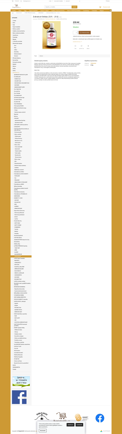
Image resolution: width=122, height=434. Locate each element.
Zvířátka (16, 167)
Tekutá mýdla (18, 151)
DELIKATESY (17, 202)
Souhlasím (79, 425)
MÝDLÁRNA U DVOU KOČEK (20, 293)
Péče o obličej (17, 134)
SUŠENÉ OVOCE (18, 310)
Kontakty (68, 1)
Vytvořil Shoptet (106, 431)
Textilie (16, 229)
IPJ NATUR (16, 359)
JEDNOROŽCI (17, 262)
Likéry (15, 50)
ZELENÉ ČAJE (17, 81)
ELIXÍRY (16, 252)
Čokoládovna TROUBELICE (20, 194)
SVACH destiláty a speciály (20, 314)
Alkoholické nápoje (17, 43)
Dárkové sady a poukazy (20, 165)
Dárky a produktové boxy (20, 338)
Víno (15, 45)
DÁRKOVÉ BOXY (18, 208)
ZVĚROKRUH (17, 256)
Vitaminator (17, 350)
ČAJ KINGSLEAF (18, 95)
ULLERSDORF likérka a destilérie (22, 344)
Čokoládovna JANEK (19, 184)
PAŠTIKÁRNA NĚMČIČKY (20, 297)
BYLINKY (16, 118)
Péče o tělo (17, 145)
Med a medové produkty (18, 33)
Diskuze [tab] (41, 56)
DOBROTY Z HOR (18, 198)
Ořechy (16, 332)
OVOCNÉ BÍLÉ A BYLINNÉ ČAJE (21, 83)
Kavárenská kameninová (20, 291)
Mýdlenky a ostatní (19, 169)
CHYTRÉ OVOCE (18, 237)
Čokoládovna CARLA (19, 172)
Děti (15, 161)
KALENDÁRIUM (18, 254)
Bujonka (16, 114)
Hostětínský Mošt (18, 235)
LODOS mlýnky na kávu (19, 281)
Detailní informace (77, 41)
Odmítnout (70, 425)
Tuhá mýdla (17, 153)
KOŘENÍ (16, 206)
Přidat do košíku (85, 32)
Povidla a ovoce (18, 340)
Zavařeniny (15, 35)
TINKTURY (17, 248)
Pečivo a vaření (16, 29)
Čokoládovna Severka (19, 192)
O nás (50, 1)
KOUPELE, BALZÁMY (19, 267)
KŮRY (15, 250)
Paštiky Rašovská (18, 355)
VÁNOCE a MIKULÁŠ (19, 273)
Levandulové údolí (18, 352)
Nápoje (14, 39)
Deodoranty (18, 155)
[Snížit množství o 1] (78, 33)
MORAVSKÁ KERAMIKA (19, 287)
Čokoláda (15, 37)
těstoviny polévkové (19, 215)
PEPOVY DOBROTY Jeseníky (20, 299)
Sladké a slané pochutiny (19, 31)
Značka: (61, 19)
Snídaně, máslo (18, 334)
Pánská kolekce (18, 163)
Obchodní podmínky (58, 1)
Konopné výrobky (17, 62)
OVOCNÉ (16, 200)
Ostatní (16, 56)
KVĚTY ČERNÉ (17, 225)
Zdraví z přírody (18, 361)
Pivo (15, 47)
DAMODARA (17, 196)
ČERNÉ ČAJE (17, 79)
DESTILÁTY (17, 318)
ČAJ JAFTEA (17, 91)
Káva (14, 22)
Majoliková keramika (19, 289)
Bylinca (16, 116)
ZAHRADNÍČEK (18, 275)
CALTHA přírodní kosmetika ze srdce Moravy (21, 129)
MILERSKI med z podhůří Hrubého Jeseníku (22, 284)
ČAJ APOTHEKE (18, 99)
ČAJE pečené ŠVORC (19, 106)
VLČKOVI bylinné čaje (19, 97)
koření (16, 217)
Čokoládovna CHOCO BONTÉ (21, 174)
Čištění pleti (18, 136)
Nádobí (14, 64)
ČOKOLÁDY (17, 176)
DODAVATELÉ (16, 72)
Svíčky (14, 68)
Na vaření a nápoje (18, 336)
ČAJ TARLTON (17, 89)
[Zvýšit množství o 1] (78, 32)
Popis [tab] (35, 56)
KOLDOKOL (17, 242)
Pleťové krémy (18, 138)
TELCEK (16, 348)
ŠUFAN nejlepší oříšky (19, 328)
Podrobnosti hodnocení (50, 19)
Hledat (74, 7)
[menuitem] (14, 10)
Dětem (14, 66)
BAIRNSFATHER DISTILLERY (21, 74)
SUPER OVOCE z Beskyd (19, 301)
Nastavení (42, 430)
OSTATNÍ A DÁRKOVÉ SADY (20, 322)
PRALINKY (16, 180)
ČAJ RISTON (17, 102)
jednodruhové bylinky (20, 120)
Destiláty (16, 52)
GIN (15, 320)
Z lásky (14, 20)
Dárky (14, 70)
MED (15, 204)
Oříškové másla (18, 330)
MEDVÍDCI (16, 260)
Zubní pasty (18, 142)
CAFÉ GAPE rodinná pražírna (21, 124)
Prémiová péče (18, 132)
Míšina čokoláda (18, 186)
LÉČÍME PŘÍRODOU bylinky (20, 246)
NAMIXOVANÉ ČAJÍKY (19, 87)
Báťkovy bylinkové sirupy (20, 108)
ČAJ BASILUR (17, 77)
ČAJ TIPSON (17, 93)
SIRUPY (16, 303)
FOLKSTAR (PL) (18, 221)
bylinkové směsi (19, 122)
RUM (15, 316)
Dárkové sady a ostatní (19, 112)
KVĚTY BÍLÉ (17, 223)
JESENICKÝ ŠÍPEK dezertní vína (21, 239)
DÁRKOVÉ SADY (18, 312)
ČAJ (15, 178)
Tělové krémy (18, 157)
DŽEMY (16, 305)
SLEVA (14, 365)
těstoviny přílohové (19, 212)
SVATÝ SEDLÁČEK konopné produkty (20, 325)
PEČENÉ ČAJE (17, 307)
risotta (16, 219)
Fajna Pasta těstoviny (19, 210)
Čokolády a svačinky (19, 342)
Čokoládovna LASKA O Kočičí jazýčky (21, 189)
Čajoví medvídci (16, 27)
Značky (14, 369)
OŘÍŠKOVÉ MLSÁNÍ (19, 269)
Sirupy (15, 110)
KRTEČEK (16, 264)
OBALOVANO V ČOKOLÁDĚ (20, 182)
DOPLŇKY (16, 85)
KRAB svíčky (17, 244)
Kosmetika (15, 60)
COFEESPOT (17, 127)
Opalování (17, 149)
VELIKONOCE (17, 271)
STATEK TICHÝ (17, 346)
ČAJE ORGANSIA (18, 104)
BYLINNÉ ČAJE (17, 279)
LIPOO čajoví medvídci (19, 258)
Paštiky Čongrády (18, 357)
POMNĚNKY (17, 227)
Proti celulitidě (18, 147)
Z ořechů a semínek (17, 41)
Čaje (14, 25)
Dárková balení (17, 54)
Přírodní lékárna (17, 58)
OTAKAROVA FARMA (19, 295)
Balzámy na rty (18, 140)
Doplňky (16, 233)
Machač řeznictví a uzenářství (21, 363)
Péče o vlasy (17, 159)
